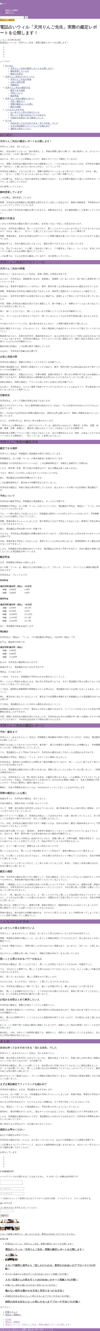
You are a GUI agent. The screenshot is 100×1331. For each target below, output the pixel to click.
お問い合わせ (27, 1329)
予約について (16, 93)
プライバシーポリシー (10, 1329)
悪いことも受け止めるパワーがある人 (28, 115)
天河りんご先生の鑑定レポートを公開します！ (32, 68)
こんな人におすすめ (14, 109)
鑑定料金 (14, 96)
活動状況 (14, 85)
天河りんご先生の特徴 (20, 79)
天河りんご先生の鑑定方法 (17, 87)
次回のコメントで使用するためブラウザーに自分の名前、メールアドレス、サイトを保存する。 (48, 1198)
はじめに (9, 66)
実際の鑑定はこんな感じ (21, 104)
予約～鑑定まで (17, 101)
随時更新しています (19, 71)
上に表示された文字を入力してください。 (20, 1208)
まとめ (8, 120)
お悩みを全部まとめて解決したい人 (27, 118)
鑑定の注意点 (16, 74)
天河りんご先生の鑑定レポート (19, 98)
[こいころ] (3, 3)
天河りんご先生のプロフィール (19, 77)
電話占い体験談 (11, 10)
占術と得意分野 (17, 82)
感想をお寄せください (20, 129)
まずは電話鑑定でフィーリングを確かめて (30, 126)
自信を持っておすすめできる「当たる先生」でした (34, 123)
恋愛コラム (9, 13)
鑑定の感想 (15, 107)
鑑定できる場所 (17, 90)
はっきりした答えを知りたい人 (25, 112)
